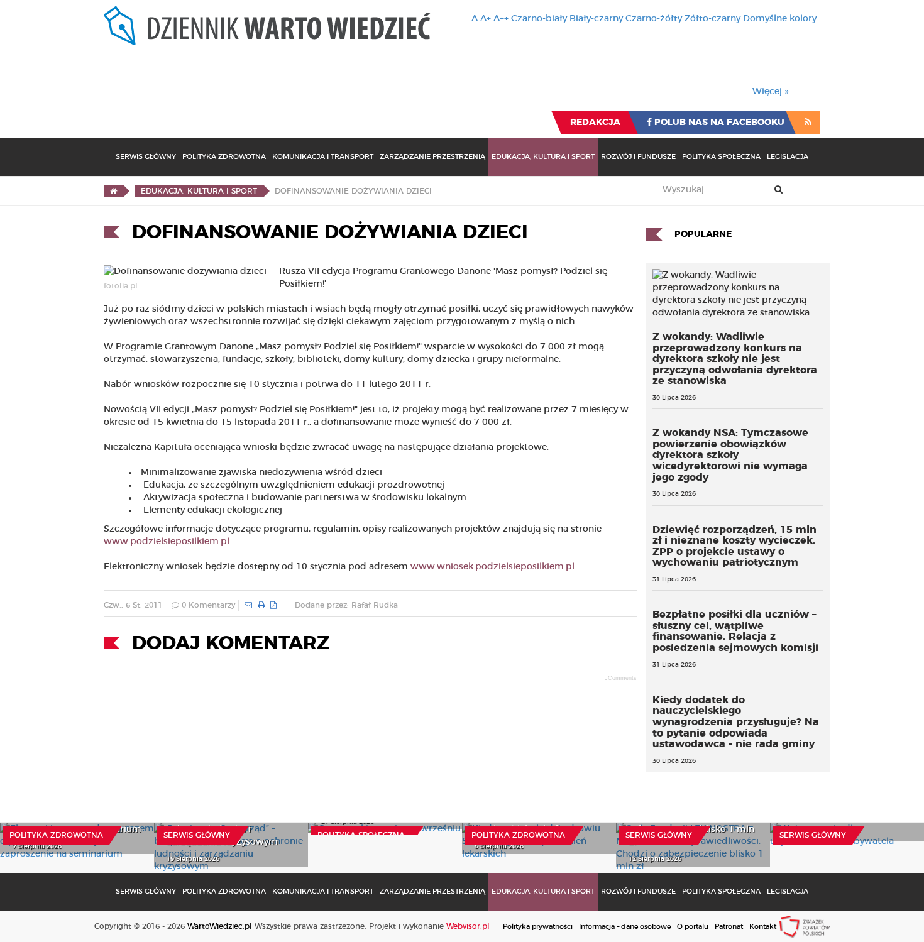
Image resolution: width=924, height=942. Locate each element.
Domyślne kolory (780, 18)
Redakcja (595, 122)
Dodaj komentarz (230, 643)
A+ (485, 18)
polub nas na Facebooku (718, 122)
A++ (501, 18)
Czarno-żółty (653, 18)
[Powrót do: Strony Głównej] (113, 191)
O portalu (692, 926)
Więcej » (770, 91)
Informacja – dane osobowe (625, 926)
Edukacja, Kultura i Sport (543, 156)
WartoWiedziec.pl (219, 926)
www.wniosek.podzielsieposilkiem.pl (492, 566)
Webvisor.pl (468, 926)
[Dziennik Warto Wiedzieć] (267, 25)
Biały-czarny (596, 18)
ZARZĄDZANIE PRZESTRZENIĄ (432, 156)
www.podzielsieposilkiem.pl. (167, 541)
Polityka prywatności (538, 926)
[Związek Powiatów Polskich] (804, 926)
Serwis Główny (146, 156)
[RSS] (808, 122)
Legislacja (787, 156)
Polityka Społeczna (721, 156)
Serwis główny (196, 835)
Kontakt (762, 926)
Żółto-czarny (712, 18)
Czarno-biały (539, 18)
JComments (621, 678)
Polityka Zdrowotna (224, 156)
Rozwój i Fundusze (638, 156)
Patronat (729, 926)
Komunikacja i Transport (322, 156)
